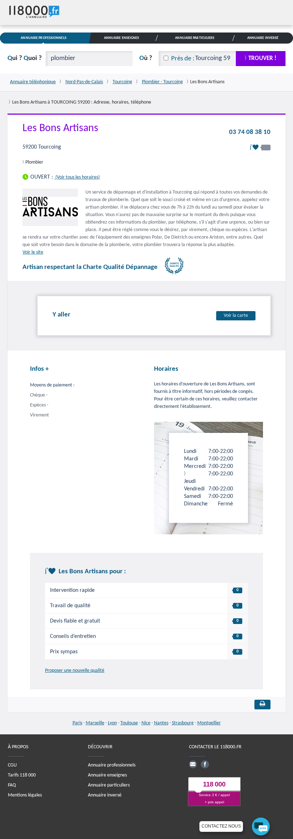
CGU (12, 765)
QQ (25, 58)
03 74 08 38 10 (249, 132)
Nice (145, 723)
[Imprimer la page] (262, 704)
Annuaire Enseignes (121, 38)
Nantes (161, 723)
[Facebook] (205, 764)
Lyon (112, 723)
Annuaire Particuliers (194, 38)
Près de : (182, 58)
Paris (77, 723)
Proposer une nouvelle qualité (74, 670)
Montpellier (209, 723)
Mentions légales (25, 795)
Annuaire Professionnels (43, 38)
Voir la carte (236, 315)
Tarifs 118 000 (22, 775)
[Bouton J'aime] (260, 147)
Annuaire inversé (104, 795)
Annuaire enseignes (107, 775)
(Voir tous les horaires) (77, 177)
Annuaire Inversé (263, 38)
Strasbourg (183, 723)
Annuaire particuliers (109, 785)
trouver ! (262, 58)
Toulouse (129, 723)
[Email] (193, 764)
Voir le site (33, 252)
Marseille (95, 723)
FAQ (12, 785)
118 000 (214, 784)
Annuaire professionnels (111, 765)
